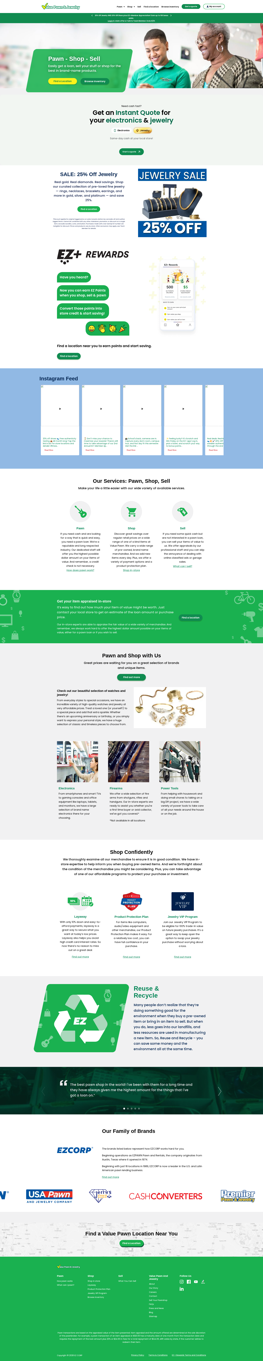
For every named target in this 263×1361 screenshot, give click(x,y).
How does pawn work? (80, 564)
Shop (129, 6)
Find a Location (63, 75)
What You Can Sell (127, 1275)
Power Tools (169, 783)
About (152, 1278)
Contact (153, 1290)
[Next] (171, 15)
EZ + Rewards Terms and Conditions (189, 1349)
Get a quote (191, 6)
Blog (151, 1307)
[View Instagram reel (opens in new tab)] (47, 403)
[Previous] (92, 15)
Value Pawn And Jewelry (56, 9)
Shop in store (94, 1275)
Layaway (80, 911)
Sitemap (153, 1311)
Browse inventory (170, 6)
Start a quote (129, 146)
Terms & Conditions (158, 1349)
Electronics (67, 783)
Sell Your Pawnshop (158, 1294)
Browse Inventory (95, 75)
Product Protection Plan (131, 911)
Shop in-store (131, 564)
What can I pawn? (65, 1279)
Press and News (156, 1302)
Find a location (151, 6)
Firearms (116, 783)
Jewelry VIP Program (183, 911)
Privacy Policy (137, 1349)
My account (215, 6)
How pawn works (65, 1275)
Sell (139, 6)
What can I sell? (182, 560)
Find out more (131, 671)
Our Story (153, 1282)
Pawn (119, 6)
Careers (153, 1286)
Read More (77, 445)
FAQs (151, 1298)
